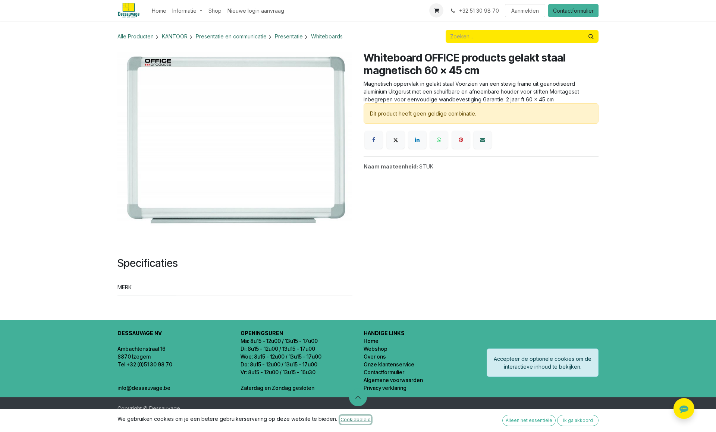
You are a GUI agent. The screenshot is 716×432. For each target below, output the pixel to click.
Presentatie (289, 36)
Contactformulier (573, 10)
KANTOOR (175, 36)
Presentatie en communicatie (231, 36)
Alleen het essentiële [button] (529, 420)
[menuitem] (159, 11)
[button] (358, 397)
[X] (396, 140)
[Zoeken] (591, 36)
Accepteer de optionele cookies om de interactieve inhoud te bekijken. (542, 363)
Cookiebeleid (355, 419)
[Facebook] (374, 140)
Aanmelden (525, 10)
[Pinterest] (461, 140)
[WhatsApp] (439, 140)
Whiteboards (327, 36)
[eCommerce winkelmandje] (436, 10)
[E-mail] (483, 140)
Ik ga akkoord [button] (578, 420)
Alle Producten (135, 36)
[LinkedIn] (417, 140)
